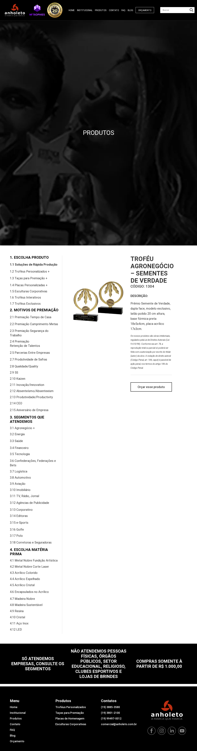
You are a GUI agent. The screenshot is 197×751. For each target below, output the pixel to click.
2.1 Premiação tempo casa (30, 317)
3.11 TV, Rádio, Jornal (24, 496)
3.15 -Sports (19, 522)
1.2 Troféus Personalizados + (30, 271)
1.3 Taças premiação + (28, 278)
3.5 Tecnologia (20, 454)
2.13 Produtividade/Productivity (31, 397)
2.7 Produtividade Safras (28, 359)
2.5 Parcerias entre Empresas (30, 353)
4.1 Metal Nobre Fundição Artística (34, 560)
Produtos (101, 10)
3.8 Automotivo (20, 477)
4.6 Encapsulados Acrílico (29, 592)
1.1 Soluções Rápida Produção (33, 264)
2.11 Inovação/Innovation (27, 385)
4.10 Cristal (17, 617)
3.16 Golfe (17, 529)
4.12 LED (16, 629)
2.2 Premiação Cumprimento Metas (34, 324)
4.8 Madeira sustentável (26, 605)
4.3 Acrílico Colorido (24, 573)
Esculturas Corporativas (70, 724)
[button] (37, 10)
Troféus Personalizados (70, 707)
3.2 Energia (17, 434)
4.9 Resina (17, 611)
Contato (114, 10)
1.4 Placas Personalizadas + (29, 285)
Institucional (84, 10)
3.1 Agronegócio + (22, 428)
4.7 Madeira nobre (22, 599)
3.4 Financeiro (19, 448)
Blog (130, 10)
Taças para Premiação (69, 712)
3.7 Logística (18, 471)
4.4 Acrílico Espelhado (25, 579)
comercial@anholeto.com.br (119, 724)
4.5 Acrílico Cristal (22, 585)
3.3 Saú (16, 441)
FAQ (123, 10)
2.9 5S (14, 372)
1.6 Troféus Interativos (25, 297)
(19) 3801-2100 (110, 712)
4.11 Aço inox (19, 623)
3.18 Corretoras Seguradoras (31, 542)
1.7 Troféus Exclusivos (25, 303)
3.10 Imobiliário (20, 490)
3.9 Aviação (17, 484)
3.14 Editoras (19, 516)
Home (72, 10)
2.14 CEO (16, 403)
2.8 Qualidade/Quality (24, 366)
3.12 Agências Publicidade (29, 503)
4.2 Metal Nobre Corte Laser (29, 566)
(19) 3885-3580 (110, 707)
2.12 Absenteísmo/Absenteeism (32, 391)
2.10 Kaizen (17, 378)
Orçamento (144, 10)
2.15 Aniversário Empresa (29, 410)
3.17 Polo (16, 536)
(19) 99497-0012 (111, 718)
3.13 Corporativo (21, 510)
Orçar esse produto (151, 387)
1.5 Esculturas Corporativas (28, 291)
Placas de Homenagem (69, 718)
